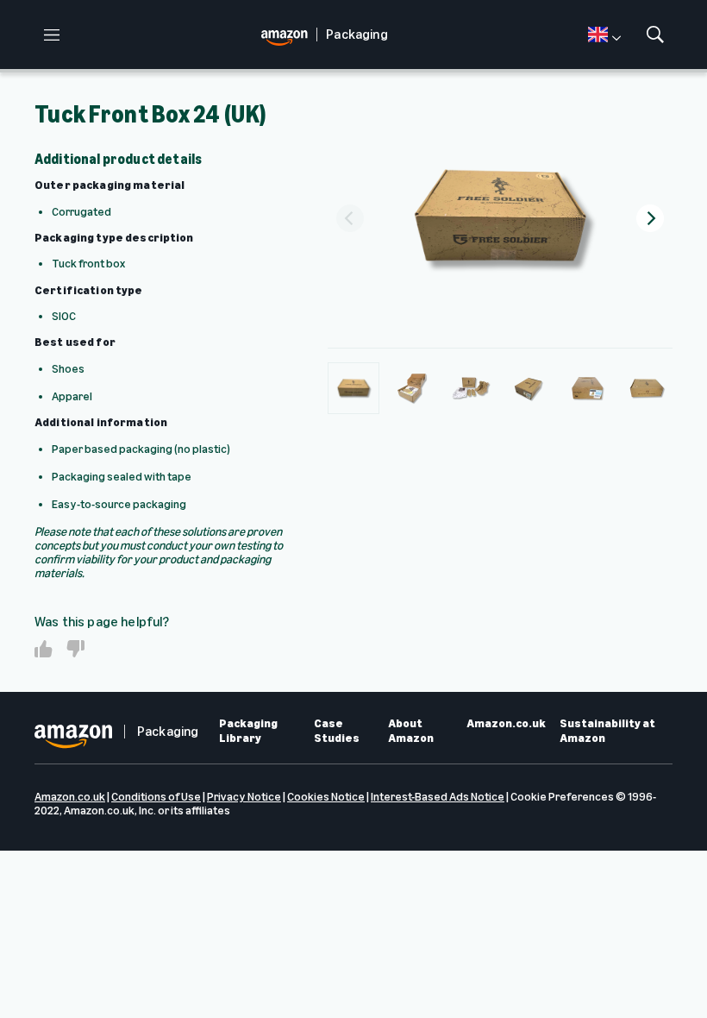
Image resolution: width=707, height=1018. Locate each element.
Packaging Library (248, 731)
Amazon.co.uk (506, 724)
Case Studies (337, 731)
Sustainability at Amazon (607, 731)
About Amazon (411, 731)
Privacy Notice (244, 796)
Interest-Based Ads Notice (437, 796)
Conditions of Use (156, 796)
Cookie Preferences (562, 796)
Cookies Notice (326, 796)
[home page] (288, 35)
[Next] (650, 218)
